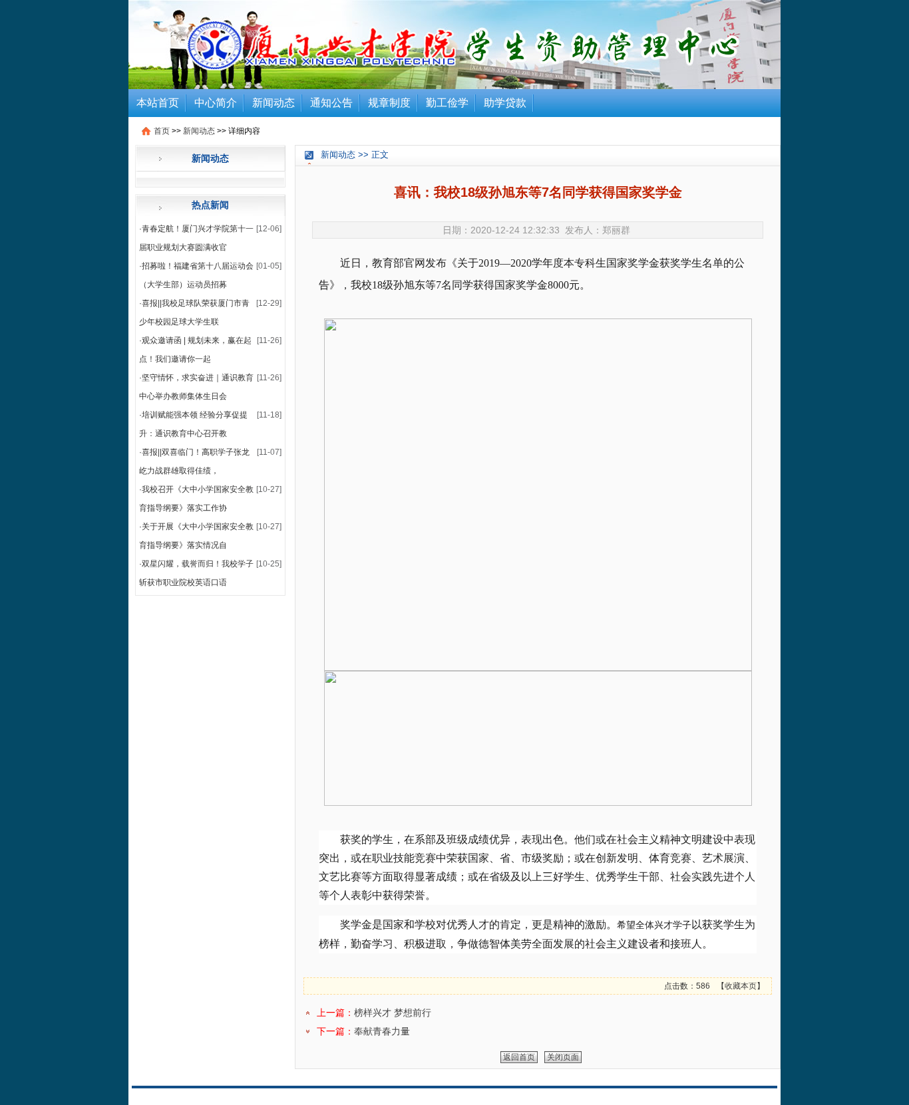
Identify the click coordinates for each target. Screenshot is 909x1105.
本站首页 (157, 102)
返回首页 (519, 1057)
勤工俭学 (447, 102)
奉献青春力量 (382, 1031)
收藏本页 (741, 986)
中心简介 (215, 102)
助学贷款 (505, 102)
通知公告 (331, 102)
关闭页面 (563, 1057)
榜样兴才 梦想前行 (392, 1012)
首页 (162, 131)
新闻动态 (273, 102)
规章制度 (389, 102)
